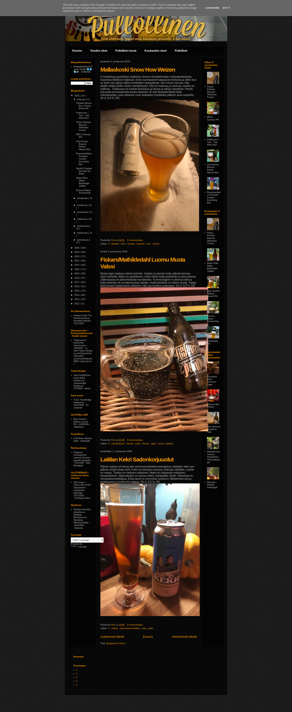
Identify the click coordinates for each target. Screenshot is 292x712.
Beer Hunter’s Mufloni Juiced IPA (81, 422)
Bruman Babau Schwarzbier (83, 191)
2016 (77, 286)
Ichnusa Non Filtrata (213, 405)
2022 (77, 260)
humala (131, 243)
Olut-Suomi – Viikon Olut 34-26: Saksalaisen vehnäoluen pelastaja (82, 487)
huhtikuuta (82, 219)
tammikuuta (83, 240)
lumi (149, 243)
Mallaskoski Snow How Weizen (137, 69)
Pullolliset (181, 50)
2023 (77, 256)
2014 (77, 295)
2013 (77, 299)
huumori (141, 243)
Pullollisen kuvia (125, 50)
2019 (77, 273)
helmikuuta (82, 233)
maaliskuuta (83, 226)
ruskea (156, 243)
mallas (114, 628)
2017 (77, 282)
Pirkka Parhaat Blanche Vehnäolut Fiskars (83, 126)
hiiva (123, 243)
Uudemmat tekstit (112, 636)
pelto (150, 628)
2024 (77, 252)
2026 (77, 95)
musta (161, 443)
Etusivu (77, 50)
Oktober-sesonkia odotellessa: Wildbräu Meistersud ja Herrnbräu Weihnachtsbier (82, 516)
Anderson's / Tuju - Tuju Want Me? (82, 115)
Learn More (212, 8)
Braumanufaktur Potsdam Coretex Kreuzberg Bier (84, 158)
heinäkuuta (82, 198)
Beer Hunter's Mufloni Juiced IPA (213, 293)
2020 (77, 269)
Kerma (146, 443)
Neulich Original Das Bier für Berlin (84, 171)
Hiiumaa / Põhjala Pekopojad (212, 485)
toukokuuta (83, 212)
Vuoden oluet (98, 50)
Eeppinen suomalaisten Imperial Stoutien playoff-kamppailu (82, 456)
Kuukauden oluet (155, 50)
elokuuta (81, 99)
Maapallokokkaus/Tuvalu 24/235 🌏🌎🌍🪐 (83, 69)
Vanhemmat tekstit (184, 636)
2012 (77, 303)
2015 (77, 291)
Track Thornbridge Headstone (82, 401)
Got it (226, 8)
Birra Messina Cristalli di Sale (214, 429)
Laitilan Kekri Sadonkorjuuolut (136, 459)
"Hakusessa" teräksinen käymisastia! (80, 343)
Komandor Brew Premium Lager (212, 380)
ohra (144, 628)
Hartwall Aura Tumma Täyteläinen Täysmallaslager (213, 456)
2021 (77, 265)
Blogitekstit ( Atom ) (116, 643)
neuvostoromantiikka (130, 628)
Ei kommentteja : (135, 240)
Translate (82, 547)
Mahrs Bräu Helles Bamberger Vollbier (82, 182)
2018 (77, 278)
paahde (169, 443)
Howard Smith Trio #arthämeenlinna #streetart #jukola (83, 318)
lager (153, 443)
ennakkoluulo (118, 443)
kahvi (138, 443)
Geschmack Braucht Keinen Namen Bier (83, 145)
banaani (115, 243)
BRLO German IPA (213, 118)
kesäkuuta (82, 205)
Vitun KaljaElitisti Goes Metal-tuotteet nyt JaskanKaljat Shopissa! (82, 380)
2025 (77, 248)
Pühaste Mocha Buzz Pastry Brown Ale (84, 106)
